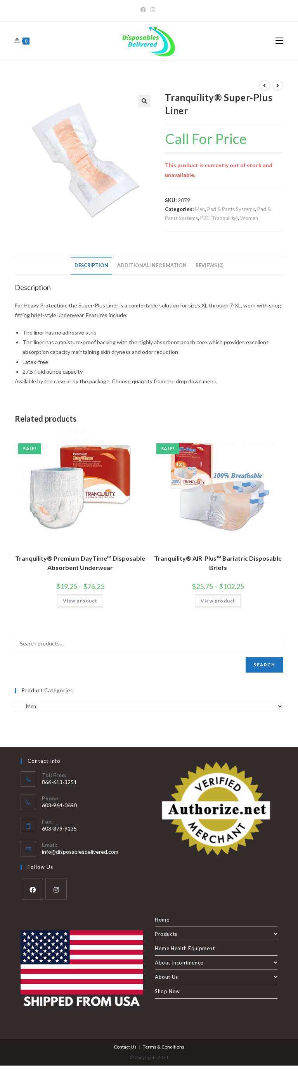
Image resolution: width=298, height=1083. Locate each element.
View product (80, 601)
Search (264, 665)
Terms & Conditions (163, 1047)
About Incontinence (179, 962)
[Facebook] (144, 9)
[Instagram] (153, 9)
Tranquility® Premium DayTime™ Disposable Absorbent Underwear (80, 562)
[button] (144, 101)
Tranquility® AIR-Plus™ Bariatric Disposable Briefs (218, 562)
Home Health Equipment (185, 948)
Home (162, 920)
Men (200, 209)
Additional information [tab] (152, 265)
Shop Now (167, 991)
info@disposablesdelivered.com (80, 851)
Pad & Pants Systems (231, 209)
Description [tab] (91, 265)
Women (249, 218)
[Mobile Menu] (279, 41)
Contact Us (125, 1047)
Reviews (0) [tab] (210, 265)
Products (166, 934)
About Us (166, 977)
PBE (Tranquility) (219, 218)
